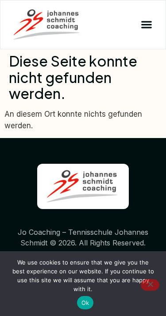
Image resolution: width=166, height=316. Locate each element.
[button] (146, 24)
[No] (150, 285)
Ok (85, 302)
